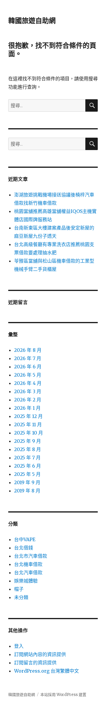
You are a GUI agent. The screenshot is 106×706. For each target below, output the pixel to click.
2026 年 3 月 (27, 391)
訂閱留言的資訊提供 (35, 663)
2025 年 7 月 (27, 458)
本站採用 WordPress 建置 (63, 694)
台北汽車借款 (28, 572)
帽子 (19, 589)
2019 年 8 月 (27, 491)
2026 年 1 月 (27, 408)
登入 (19, 646)
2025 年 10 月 (28, 433)
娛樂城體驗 (26, 581)
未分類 (21, 597)
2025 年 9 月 (27, 441)
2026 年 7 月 (27, 358)
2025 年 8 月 (27, 449)
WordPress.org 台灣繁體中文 (46, 671)
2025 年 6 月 (27, 466)
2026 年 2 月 (27, 400)
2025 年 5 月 (27, 474)
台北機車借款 (28, 564)
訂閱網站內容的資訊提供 (40, 654)
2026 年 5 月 (27, 375)
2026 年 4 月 (28, 383)
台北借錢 (23, 548)
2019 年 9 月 (27, 482)
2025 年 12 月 (28, 416)
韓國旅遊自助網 (32, 21)
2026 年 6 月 (28, 367)
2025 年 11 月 (28, 424)
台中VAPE (24, 539)
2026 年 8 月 (28, 350)
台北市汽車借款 (30, 556)
